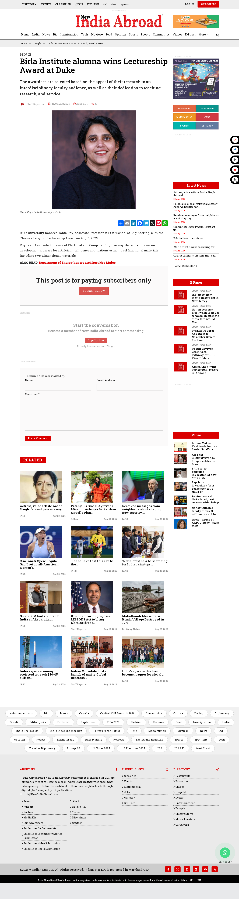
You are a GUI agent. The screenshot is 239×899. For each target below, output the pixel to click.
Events (46, 4)
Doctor (179, 797)
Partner (28, 812)
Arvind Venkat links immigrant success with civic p (205, 499)
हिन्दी (105, 4)
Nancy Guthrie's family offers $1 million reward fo (204, 511)
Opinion (120, 34)
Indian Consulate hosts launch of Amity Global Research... (88, 674)
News (46, 34)
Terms (76, 812)
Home (25, 34)
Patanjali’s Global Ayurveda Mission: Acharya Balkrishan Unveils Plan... (93, 509)
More (202, 34)
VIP (80, 4)
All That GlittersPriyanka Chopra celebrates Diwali (203, 459)
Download (206, 291)
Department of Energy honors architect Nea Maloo (77, 263)
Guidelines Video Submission (42, 843)
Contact (77, 823)
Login (189, 4)
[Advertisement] (44, 21)
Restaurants (182, 776)
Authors (28, 806)
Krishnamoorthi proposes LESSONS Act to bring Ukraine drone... (90, 619)
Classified (63, 4)
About (75, 801)
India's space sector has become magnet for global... (143, 672)
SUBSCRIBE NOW (94, 291)
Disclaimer (79, 817)
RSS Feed (129, 803)
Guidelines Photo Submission (42, 848)
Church (179, 786)
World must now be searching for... (194, 246)
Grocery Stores (184, 813)
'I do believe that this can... (189, 238)
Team (27, 801)
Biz (55, 34)
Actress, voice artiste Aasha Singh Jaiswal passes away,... (42, 507)
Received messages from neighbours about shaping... (196, 217)
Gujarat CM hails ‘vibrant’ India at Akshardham (39, 617)
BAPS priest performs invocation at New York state (204, 473)
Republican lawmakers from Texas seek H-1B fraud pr (203, 487)
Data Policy (79, 806)
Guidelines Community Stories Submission (43, 836)
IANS (23, 515)
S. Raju (74, 519)
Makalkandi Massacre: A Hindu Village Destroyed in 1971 (143, 619)
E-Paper (190, 34)
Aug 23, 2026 (59, 515)
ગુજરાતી (125, 4)
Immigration (69, 34)
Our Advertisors (33, 823)
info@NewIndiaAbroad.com (41, 794)
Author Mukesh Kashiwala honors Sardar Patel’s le (204, 446)
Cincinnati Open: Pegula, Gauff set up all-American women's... (39, 564)
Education (181, 781)
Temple (180, 808)
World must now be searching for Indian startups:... (145, 562)
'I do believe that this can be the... (92, 562)
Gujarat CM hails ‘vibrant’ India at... (194, 255)
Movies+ (97, 34)
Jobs (207, 117)
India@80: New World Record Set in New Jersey (205, 298)
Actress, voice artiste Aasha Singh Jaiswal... (194, 194)
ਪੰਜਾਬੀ (114, 4)
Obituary (207, 125)
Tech (84, 34)
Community (161, 34)
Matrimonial (184, 117)
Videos (177, 34)
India (36, 34)
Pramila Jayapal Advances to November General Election (204, 335)
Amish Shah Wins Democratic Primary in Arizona (205, 370)
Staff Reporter (34, 104)
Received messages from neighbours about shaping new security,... (142, 509)
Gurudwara (182, 824)
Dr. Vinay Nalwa (131, 629)
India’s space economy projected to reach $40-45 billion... (39, 674)
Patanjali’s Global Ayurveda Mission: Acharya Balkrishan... (195, 205)
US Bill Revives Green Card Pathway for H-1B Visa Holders (203, 353)
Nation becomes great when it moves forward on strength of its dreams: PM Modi (205, 316)
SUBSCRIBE (208, 4)
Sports (133, 34)
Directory (29, 4)
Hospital (180, 792)
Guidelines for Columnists (40, 828)
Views (195, 291)
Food (109, 34)
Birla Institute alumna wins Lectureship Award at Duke (75, 43)
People (145, 34)
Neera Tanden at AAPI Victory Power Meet (205, 523)
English (93, 4)
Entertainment (185, 803)
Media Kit (30, 817)
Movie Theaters (185, 819)
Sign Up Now (96, 340)
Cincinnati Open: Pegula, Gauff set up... (194, 228)
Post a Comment (38, 438)
